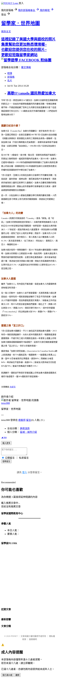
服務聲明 (33, 639)
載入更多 (6, 443)
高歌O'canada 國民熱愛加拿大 (31, 93)
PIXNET (14, 636)
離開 (17, 675)
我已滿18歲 (7, 675)
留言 (28, 420)
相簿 (9, 73)
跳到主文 (6, 31)
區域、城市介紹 (28, 432)
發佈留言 (6, 461)
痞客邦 (22, 420)
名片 (9, 80)
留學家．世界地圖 (20, 23)
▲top (4, 437)
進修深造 (25, 428)
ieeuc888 (5, 403)
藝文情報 (26, 67)
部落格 (11, 77)
